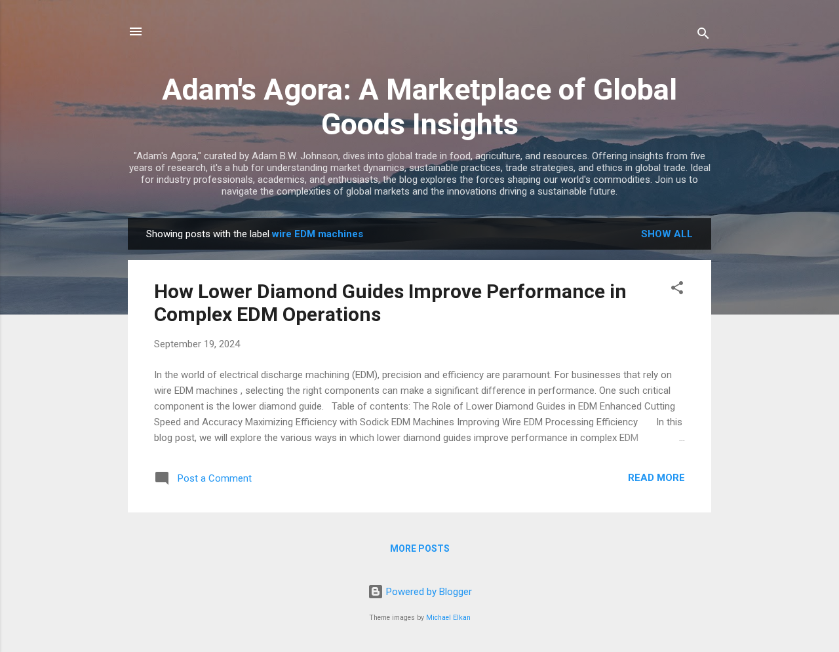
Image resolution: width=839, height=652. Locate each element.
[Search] (703, 36)
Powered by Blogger (427, 592)
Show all (667, 234)
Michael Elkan (448, 617)
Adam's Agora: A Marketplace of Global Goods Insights (419, 107)
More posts (420, 548)
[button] (677, 290)
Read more (656, 478)
